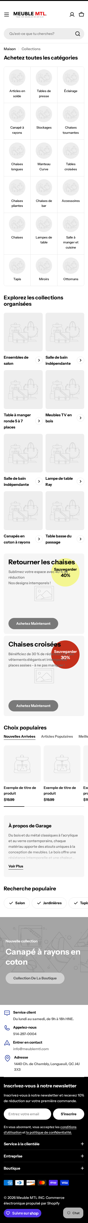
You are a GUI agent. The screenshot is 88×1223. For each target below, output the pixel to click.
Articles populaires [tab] (57, 736)
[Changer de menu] (6, 14)
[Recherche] (77, 34)
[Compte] (72, 14)
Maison (10, 49)
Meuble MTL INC (30, 1197)
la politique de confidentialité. (49, 1132)
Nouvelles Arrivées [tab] (19, 736)
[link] (17, 85)
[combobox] (44, 33)
